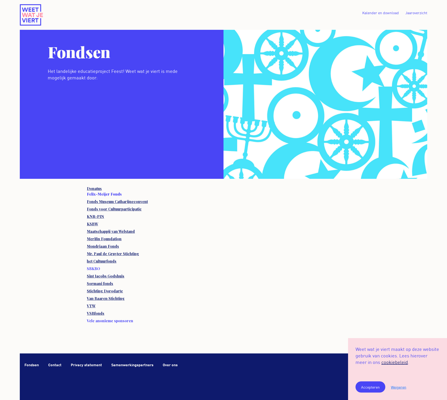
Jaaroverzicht (416, 12)
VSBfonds (95, 313)
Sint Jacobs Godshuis (105, 276)
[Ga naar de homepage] (31, 15)
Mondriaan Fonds (103, 246)
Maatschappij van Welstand (111, 231)
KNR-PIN (95, 216)
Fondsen (31, 364)
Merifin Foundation (104, 238)
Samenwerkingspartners (132, 364)
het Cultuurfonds (101, 261)
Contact (54, 364)
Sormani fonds (100, 283)
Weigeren (398, 387)
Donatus (94, 188)
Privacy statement (86, 364)
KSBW (92, 223)
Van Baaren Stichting (106, 298)
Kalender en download (380, 12)
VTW (91, 305)
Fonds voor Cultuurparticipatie (114, 209)
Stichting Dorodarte (105, 290)
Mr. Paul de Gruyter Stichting (113, 253)
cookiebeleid (394, 362)
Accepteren (370, 387)
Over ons (170, 364)
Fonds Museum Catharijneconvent (117, 201)
